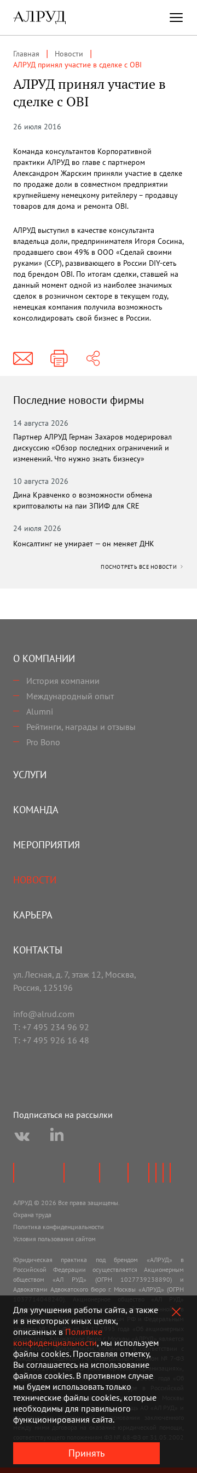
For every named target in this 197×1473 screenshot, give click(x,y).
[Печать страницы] (59, 358)
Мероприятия (46, 844)
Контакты (37, 950)
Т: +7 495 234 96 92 (51, 1026)
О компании (44, 658)
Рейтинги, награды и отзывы (81, 726)
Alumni (39, 711)
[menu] (176, 17)
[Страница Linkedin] (56, 1136)
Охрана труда (32, 1215)
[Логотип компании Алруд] (39, 17)
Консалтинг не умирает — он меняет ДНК (83, 544)
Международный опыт (70, 696)
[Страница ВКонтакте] (22, 1136)
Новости (34, 879)
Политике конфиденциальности (57, 1337)
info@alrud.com (43, 1013)
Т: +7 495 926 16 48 (51, 1040)
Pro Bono (43, 742)
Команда (36, 809)
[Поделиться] (93, 358)
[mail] (23, 358)
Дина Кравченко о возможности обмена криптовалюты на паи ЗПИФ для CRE (82, 500)
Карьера (33, 915)
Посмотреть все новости (139, 566)
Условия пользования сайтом (54, 1239)
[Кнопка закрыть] (176, 1312)
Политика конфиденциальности (58, 1227)
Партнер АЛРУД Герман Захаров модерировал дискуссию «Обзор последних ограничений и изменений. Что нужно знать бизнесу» (92, 448)
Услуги (30, 774)
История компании (63, 680)
